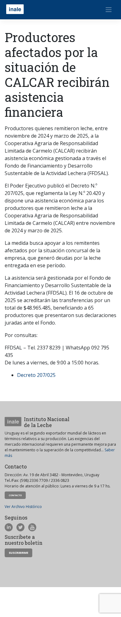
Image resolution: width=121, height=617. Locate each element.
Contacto (15, 495)
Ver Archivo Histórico (23, 506)
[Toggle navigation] (108, 10)
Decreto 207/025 (36, 375)
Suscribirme (18, 553)
